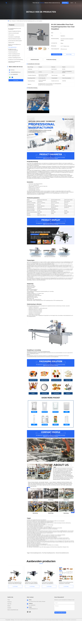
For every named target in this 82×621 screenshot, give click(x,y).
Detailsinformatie (35, 59)
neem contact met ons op (60, 612)
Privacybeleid (8, 619)
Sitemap (12, 619)
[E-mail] (12, 77)
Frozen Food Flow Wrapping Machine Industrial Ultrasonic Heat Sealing (66, 583)
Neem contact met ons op (54, 2)
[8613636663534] (30, 612)
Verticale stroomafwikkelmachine (62, 552)
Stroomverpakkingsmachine (35, 552)
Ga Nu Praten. (65, 2)
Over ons (37, 2)
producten (10, 601)
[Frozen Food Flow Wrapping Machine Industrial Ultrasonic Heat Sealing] (66, 573)
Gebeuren (46, 2)
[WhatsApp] (10, 77)
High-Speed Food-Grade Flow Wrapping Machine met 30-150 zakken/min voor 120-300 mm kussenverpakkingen (31, 583)
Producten (42, 2)
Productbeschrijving (51, 59)
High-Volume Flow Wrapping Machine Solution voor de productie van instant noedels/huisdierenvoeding (49, 583)
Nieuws (9, 605)
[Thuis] (9, 2)
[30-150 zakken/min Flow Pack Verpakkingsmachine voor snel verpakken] (38, 34)
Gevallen (9, 607)
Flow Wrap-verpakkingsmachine (48, 552)
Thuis (34, 2)
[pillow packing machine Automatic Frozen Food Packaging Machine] (38, 102)
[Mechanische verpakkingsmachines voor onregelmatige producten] (15, 573)
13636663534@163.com (15, 72)
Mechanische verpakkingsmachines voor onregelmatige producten (15, 583)
